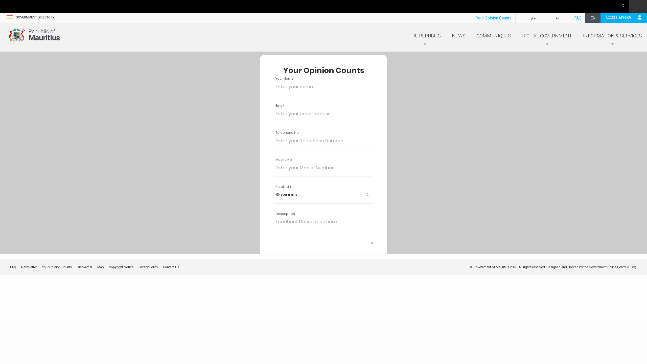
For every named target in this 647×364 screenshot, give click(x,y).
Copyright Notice (121, 267)
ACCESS (618, 17)
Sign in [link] (638, 6)
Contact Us (171, 267)
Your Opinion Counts (494, 18)
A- (557, 18)
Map (100, 267)
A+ (533, 18)
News (459, 36)
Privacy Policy (148, 267)
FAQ (578, 18)
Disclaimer (84, 267)
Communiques (494, 36)
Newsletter (29, 267)
